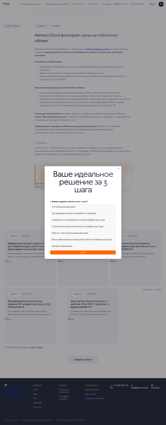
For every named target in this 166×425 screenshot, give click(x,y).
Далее (83, 252)
